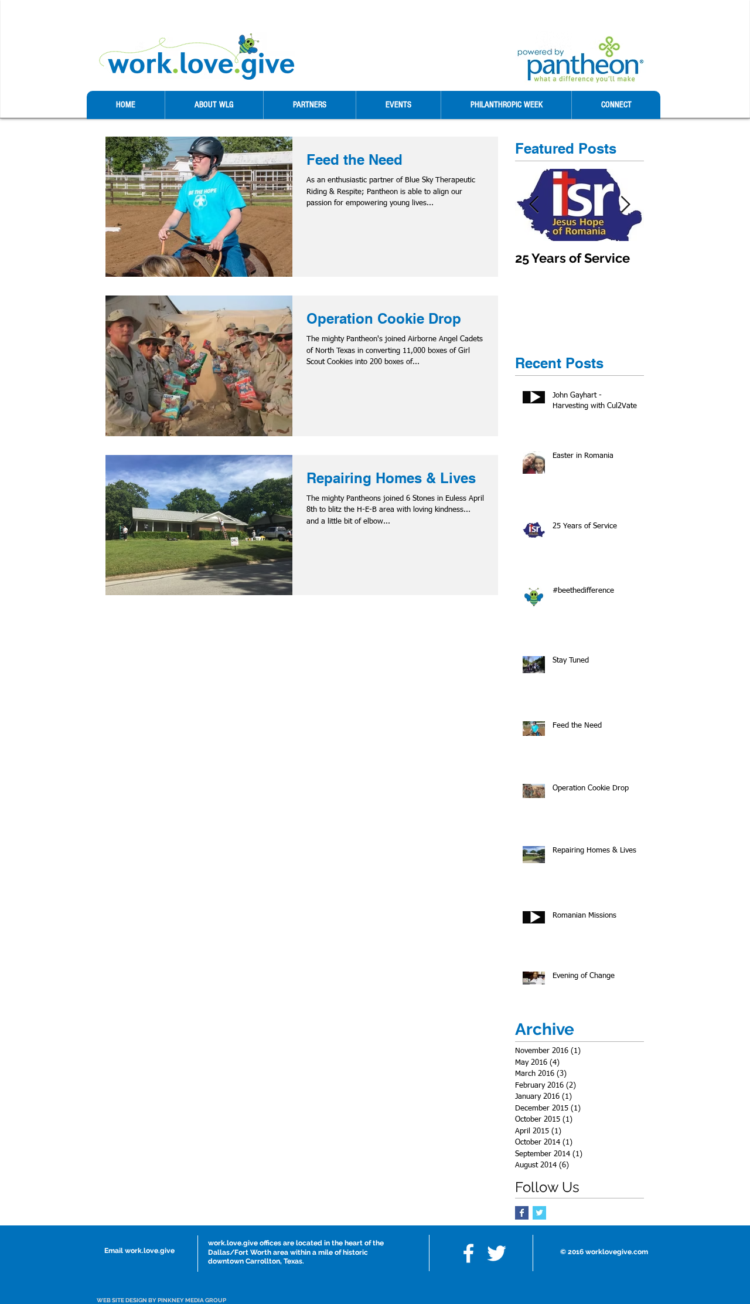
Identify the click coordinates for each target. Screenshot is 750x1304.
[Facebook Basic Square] (522, 1213)
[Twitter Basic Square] (539, 1213)
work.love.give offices (244, 1243)
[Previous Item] (534, 205)
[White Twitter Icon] (496, 1253)
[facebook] (468, 1253)
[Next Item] (625, 205)
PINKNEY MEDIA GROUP (192, 1300)
